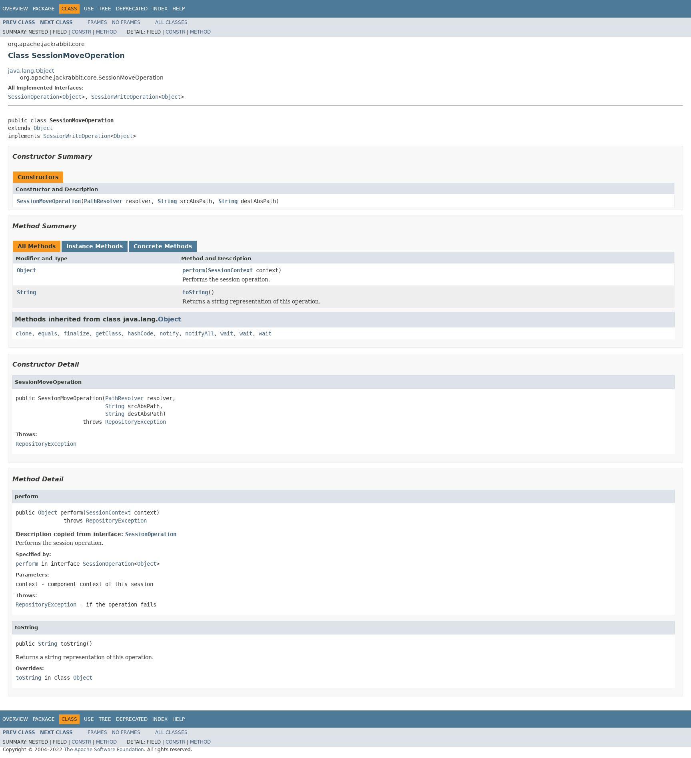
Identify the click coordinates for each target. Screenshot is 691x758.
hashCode (140, 333)
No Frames (126, 22)
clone (24, 333)
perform (193, 270)
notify (169, 333)
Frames (97, 22)
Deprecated (132, 9)
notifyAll (199, 333)
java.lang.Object (31, 71)
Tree (105, 9)
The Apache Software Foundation (104, 749)
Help (178, 9)
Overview (15, 9)
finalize (76, 333)
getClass (108, 333)
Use (89, 9)
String (167, 201)
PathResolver (103, 201)
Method (106, 32)
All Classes (171, 22)
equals (47, 333)
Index (160, 9)
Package (44, 9)
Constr (81, 32)
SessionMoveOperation (49, 201)
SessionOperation (33, 97)
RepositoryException (135, 422)
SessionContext (230, 270)
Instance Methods (94, 246)
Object (72, 97)
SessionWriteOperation (124, 97)
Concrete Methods (163, 246)
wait (226, 333)
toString (195, 292)
